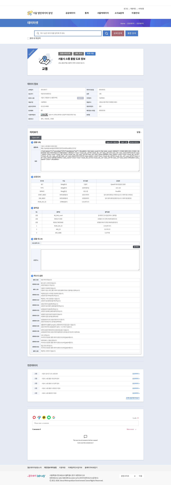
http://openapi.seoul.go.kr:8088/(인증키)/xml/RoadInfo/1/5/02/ (58, 148)
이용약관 (62, 468)
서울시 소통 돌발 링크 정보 (49, 393)
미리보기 (85, 132)
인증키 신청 (124, 142)
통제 (42, 119)
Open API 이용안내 (112, 142)
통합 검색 (131, 33)
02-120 (58, 478)
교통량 (52, 119)
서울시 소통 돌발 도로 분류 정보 (50, 383)
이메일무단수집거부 (75, 468)
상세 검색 (118, 33)
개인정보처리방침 (50, 468)
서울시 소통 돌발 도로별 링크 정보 (51, 388)
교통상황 (46, 119)
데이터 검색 (106, 33)
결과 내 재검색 (35, 38)
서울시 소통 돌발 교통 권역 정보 (50, 378)
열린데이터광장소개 (34, 468)
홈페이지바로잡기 (91, 468)
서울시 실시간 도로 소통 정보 (50, 374)
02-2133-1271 (74, 478)
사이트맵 (141, 9)
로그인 (126, 9)
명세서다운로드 (134, 142)
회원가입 (133, 9)
